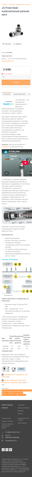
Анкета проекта (22, 423)
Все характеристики (7, 61)
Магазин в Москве (12, 437)
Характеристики (19, 94)
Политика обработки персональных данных (7, 425)
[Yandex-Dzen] (3, 449)
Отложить (8, 44)
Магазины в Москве (23, 408)
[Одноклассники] (6, 449)
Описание (6, 94)
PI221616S (5, 147)
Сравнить (18, 44)
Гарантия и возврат (7, 421)
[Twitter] (10, 449)
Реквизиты (21, 410)
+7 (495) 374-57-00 (12, 432)
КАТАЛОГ (5, 408)
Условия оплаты (6, 418)
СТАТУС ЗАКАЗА (7, 405)
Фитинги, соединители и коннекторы (12, 392)
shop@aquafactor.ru (11, 440)
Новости (20, 413)
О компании (21, 405)
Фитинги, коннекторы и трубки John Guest (14, 394)
